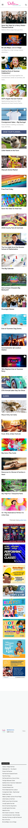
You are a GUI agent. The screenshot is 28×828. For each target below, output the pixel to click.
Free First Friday (7, 189)
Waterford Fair (6, 810)
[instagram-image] (5, 738)
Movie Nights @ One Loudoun (10, 789)
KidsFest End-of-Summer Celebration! (12, 782)
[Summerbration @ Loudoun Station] (14, 340)
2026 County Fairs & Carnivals (12, 228)
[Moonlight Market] (14, 301)
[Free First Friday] (14, 181)
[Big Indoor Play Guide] (14, 444)
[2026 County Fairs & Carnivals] (14, 220)
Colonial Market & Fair (7, 787)
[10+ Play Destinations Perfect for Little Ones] (14, 504)
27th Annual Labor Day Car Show (13, 390)
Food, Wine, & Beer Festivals (11, 434)
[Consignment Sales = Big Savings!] (14, 114)
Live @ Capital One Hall (8, 803)
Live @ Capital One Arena (8, 808)
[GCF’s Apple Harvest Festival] (14, 90)
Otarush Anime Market (9, 170)
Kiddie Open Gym (6, 794)
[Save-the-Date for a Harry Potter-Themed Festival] (14, 17)
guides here (22, 520)
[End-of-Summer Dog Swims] (14, 320)
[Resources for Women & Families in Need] (14, 464)
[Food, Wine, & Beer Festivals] (14, 425)
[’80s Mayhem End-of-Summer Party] (14, 361)
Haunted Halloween (7, 785)
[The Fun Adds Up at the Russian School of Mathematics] (14, 239)
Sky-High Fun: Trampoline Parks (12, 493)
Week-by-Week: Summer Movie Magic (11, 796)
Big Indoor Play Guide (8, 453)
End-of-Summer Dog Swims (11, 328)
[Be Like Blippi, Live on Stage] (14, 39)
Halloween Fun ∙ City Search (9, 769)
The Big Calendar (7, 268)
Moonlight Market (7, 309)
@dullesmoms (10, 730)
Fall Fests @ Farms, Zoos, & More (10, 778)
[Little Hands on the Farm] (14, 142)
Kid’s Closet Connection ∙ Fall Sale (10, 812)
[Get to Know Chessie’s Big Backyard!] (14, 280)
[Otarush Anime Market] (14, 162)
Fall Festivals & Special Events (9, 773)
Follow (23, 731)
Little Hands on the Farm (10, 150)
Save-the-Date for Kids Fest (11, 208)
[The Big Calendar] (14, 260)
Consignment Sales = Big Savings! (13, 122)
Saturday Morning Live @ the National (12, 817)
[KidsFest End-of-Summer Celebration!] (14, 63)
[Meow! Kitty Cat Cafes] (14, 406)
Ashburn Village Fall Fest (8, 766)
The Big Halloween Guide (8, 780)
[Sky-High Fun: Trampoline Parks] (14, 485)
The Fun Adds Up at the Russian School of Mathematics (12, 248)
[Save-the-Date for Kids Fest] (14, 200)
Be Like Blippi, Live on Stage (11, 48)
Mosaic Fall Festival (7, 771)
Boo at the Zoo (6, 819)
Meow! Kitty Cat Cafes (9, 415)
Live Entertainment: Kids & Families (11, 815)
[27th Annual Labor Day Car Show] (14, 382)
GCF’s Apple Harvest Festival (11, 99)
